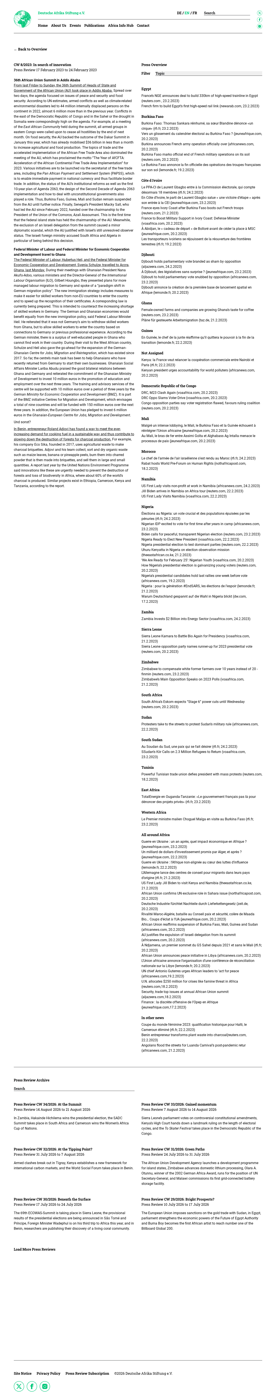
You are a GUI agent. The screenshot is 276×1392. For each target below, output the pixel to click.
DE (179, 13)
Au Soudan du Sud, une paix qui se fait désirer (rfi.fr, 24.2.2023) (189, 747)
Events (75, 25)
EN (187, 13)
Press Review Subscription (87, 1373)
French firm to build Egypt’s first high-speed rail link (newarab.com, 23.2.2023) (200, 106)
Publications (94, 25)
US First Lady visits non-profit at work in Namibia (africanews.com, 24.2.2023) (201, 486)
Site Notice (22, 1373)
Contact (143, 25)
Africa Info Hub (120, 25)
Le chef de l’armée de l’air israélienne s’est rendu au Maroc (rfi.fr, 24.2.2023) (199, 458)
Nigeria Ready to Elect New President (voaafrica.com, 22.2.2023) (190, 539)
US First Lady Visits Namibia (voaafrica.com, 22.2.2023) (184, 496)
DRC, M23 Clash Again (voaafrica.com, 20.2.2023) (180, 393)
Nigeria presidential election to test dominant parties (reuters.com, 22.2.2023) (200, 545)
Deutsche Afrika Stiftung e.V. (61, 13)
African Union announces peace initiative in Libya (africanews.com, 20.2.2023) (201, 955)
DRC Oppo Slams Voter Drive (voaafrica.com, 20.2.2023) (184, 398)
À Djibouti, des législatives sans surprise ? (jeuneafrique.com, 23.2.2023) (196, 272)
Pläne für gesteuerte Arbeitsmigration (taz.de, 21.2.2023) (184, 320)
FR (195, 13)
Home (43, 25)
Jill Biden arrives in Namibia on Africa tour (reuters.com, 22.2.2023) (192, 491)
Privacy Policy (48, 1373)
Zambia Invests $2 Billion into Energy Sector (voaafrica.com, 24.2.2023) (196, 619)
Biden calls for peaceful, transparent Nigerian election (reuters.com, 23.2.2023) (201, 534)
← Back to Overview (30, 49)
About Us (58, 25)
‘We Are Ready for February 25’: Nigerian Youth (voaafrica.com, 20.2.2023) (198, 560)
